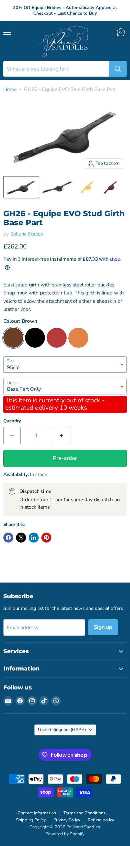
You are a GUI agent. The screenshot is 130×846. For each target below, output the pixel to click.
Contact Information (37, 813)
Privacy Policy (66, 820)
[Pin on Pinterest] (46, 538)
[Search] (118, 69)
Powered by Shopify (65, 834)
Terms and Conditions (84, 813)
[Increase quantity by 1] (61, 435)
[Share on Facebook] (8, 538)
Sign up (103, 627)
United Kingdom (62, 730)
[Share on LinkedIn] (34, 538)
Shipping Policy (31, 820)
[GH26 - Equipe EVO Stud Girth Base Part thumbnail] (21, 187)
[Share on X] (21, 538)
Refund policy (101, 820)
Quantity (12, 421)
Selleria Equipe (26, 233)
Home (10, 89)
